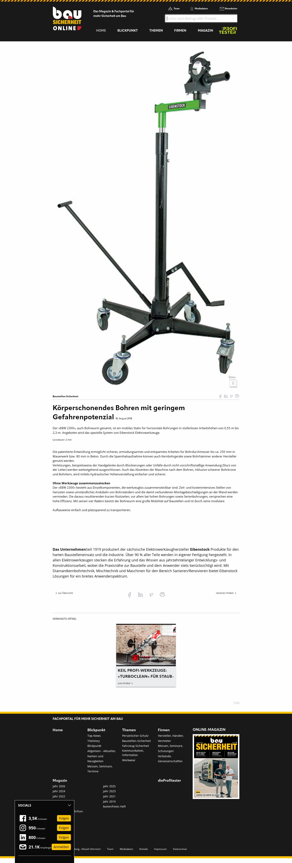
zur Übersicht (65, 593)
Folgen (64, 818)
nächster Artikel (225, 593)
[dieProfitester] (228, 31)
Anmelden (61, 847)
